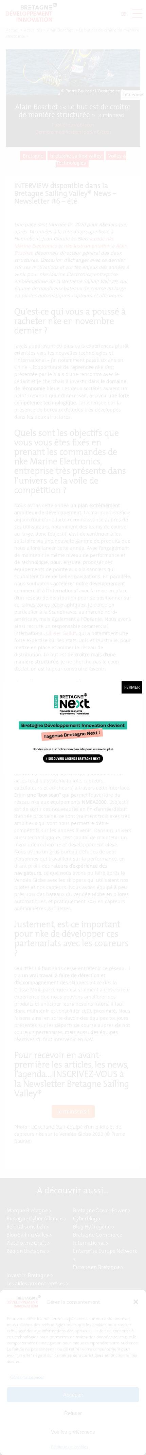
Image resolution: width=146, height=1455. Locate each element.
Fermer (132, 687)
